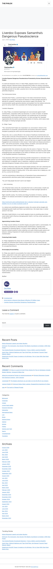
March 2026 (5, 459)
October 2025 (6, 471)
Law (3, 414)
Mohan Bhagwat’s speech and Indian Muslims (14, 343)
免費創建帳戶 (5, 370)
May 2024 (5, 511)
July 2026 (5, 450)
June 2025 (5, 480)
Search (4, 323)
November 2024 (6, 497)
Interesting (5, 410)
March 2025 (5, 487)
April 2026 (5, 457)
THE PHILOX (7, 3)
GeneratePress (34, 566)
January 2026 (6, 464)
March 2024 (5, 516)
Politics (4, 426)
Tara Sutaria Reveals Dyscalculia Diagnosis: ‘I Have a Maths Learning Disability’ (24, 350)
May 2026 (5, 454)
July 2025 (4, 478)
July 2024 (5, 506)
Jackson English (6, 384)
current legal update (7, 405)
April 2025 (5, 485)
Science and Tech (7, 429)
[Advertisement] (26, 17)
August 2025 (5, 476)
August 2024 (5, 504)
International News (7, 412)
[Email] (15, 292)
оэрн (3, 387)
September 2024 (6, 501)
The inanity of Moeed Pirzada (15, 387)
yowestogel (5, 381)
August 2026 (5, 447)
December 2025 (6, 466)
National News (6, 419)
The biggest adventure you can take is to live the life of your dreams (29, 381)
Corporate (5, 400)
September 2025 (6, 473)
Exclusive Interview (7, 407)
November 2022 (6, 518)
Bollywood (5, 398)
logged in (11, 313)
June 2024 (5, 508)
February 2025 (6, 490)
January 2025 (6, 492)
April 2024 (5, 513)
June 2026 (5, 452)
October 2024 (6, 499)
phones (4, 424)
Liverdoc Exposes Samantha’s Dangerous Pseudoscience (20, 302)
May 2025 (5, 483)
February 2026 (6, 461)
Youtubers (5, 436)
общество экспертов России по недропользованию (17, 375)
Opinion (4, 422)
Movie (3, 417)
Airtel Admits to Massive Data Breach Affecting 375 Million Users (22, 300)
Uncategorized (8, 298)
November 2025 (6, 468)
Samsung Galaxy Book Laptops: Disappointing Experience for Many (31, 384)
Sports (4, 431)
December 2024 (6, 494)
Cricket (4, 403)
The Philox (12, 39)
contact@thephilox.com (42, 75)
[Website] (17, 292)
